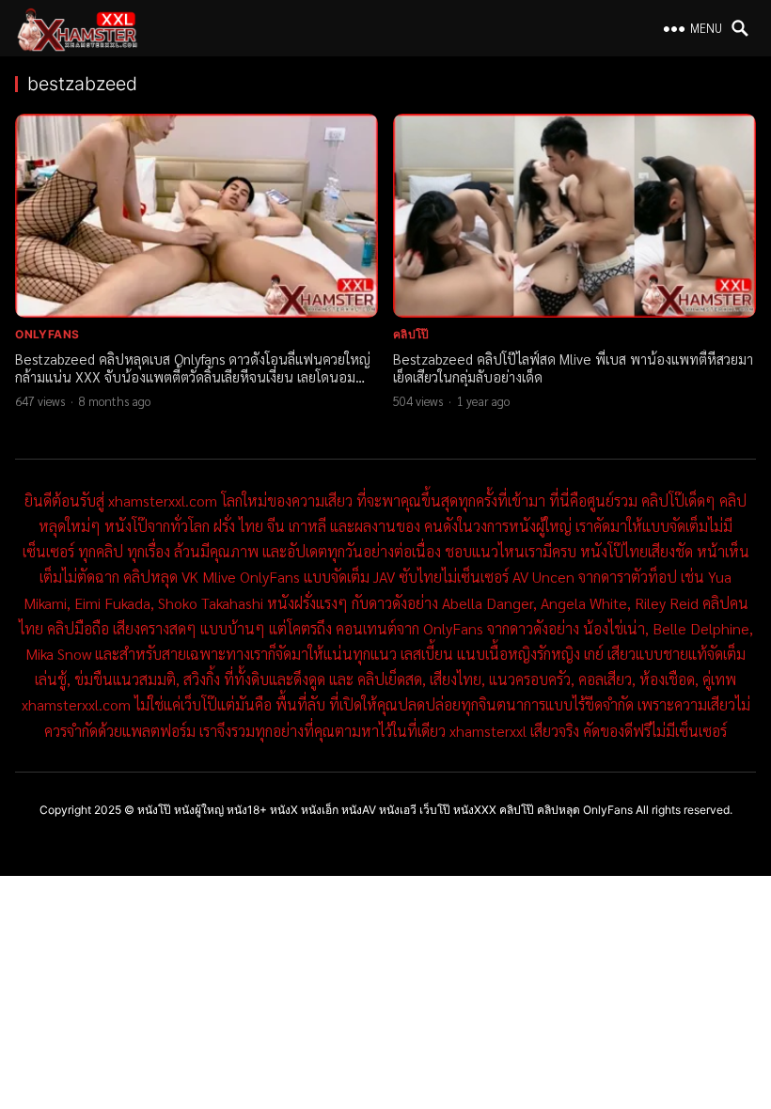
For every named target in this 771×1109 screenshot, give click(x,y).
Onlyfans (47, 334)
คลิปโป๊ (411, 334)
